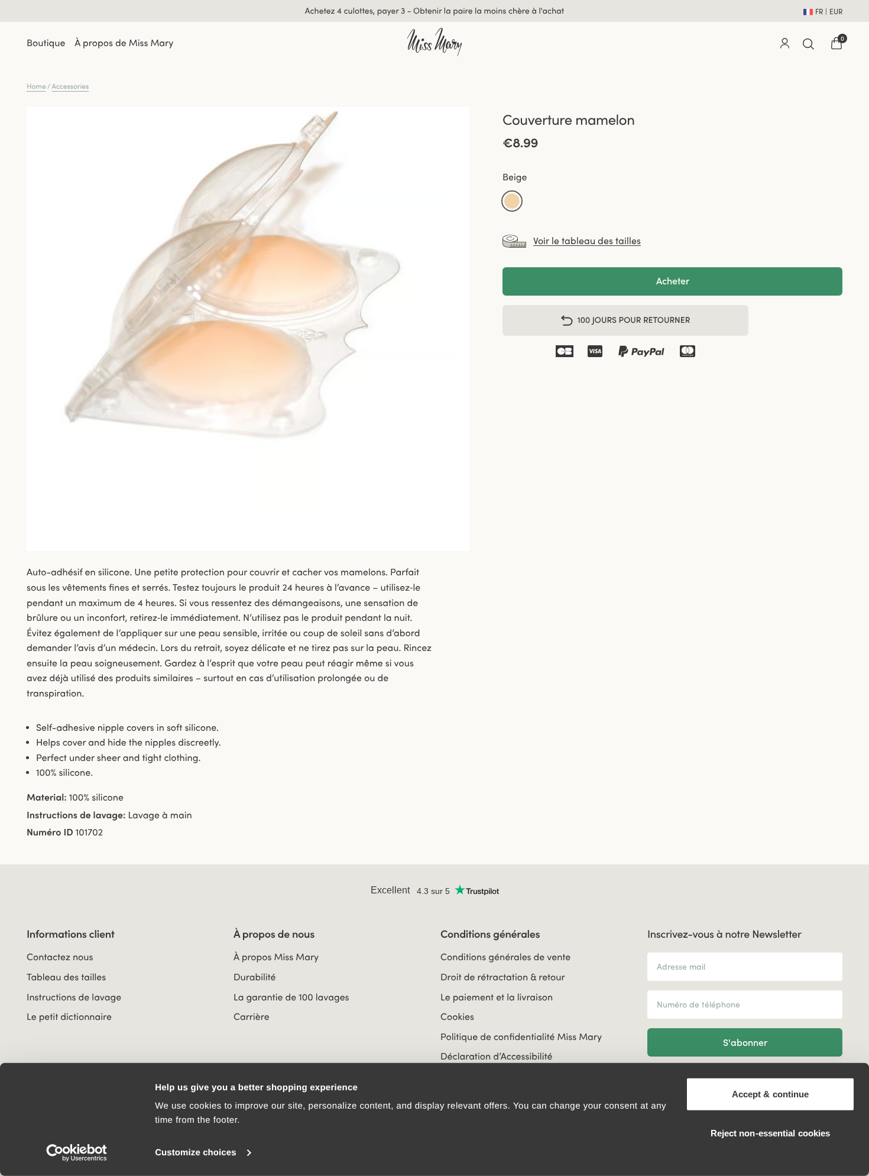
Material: (47, 798)
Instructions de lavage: (76, 815)
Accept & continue (770, 1094)
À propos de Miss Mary (123, 43)
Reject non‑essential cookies (771, 1133)
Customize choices (195, 1153)
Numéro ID (50, 832)
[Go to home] (434, 42)
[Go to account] (784, 43)
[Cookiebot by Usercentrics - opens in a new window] (76, 1153)
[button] (511, 201)
